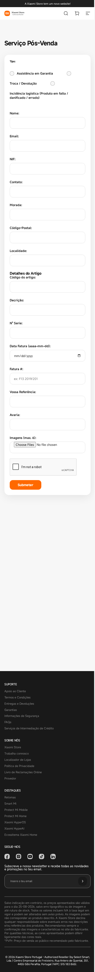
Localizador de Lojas (17, 760)
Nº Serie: (16, 323)
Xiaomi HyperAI (14, 828)
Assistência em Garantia (35, 73)
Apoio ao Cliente (15, 691)
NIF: (12, 159)
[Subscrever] (82, 881)
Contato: (16, 182)
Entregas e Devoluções (19, 704)
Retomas (10, 797)
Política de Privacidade (19, 766)
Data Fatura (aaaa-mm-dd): (30, 346)
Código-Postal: (21, 228)
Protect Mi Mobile (16, 810)
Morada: (16, 205)
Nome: (14, 113)
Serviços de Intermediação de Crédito (29, 728)
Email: (14, 136)
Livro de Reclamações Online (23, 772)
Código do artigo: (23, 277)
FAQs (7, 722)
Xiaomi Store (12, 747)
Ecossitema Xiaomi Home (20, 835)
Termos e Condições (17, 697)
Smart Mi (10, 804)
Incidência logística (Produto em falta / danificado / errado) (39, 95)
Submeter (25, 485)
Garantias (10, 710)
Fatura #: (16, 369)
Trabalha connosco (16, 753)
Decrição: (17, 300)
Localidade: (18, 251)
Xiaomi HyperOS (15, 822)
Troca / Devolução (23, 83)
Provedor (10, 778)
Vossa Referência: (23, 392)
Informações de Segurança (21, 716)
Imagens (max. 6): (23, 438)
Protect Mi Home (15, 816)
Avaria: (15, 415)
